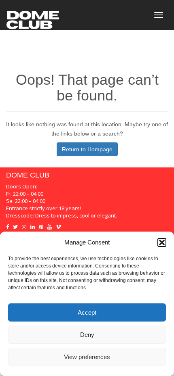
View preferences (87, 356)
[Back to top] (4, 161)
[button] (162, 242)
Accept (87, 312)
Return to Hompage (87, 149)
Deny (87, 334)
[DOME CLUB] (32, 15)
